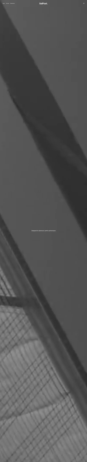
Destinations (12, 3)
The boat (7, 3)
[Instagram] (83, 3)
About (4, 3)
